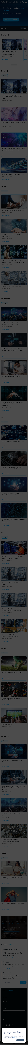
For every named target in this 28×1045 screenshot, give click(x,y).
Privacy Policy (15, 1037)
